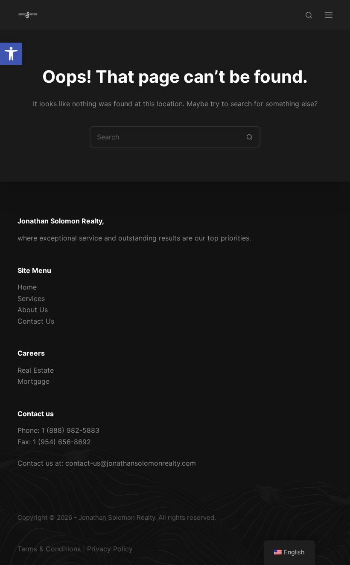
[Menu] (328, 15)
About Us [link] (33, 309)
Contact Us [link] (36, 321)
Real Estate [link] (36, 370)
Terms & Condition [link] (47, 549)
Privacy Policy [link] (110, 549)
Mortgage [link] (34, 381)
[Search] (309, 15)
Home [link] (27, 287)
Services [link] (31, 298)
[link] (11, 54)
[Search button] (249, 137)
